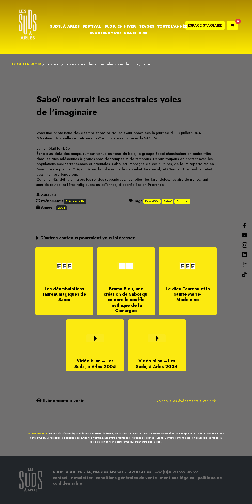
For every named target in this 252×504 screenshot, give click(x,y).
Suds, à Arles (65, 26)
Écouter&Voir (105, 32)
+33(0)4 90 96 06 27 (176, 472)
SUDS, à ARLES (103, 433)
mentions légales (177, 478)
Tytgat (159, 437)
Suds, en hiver (120, 26)
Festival (92, 26)
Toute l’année (172, 26)
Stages (146, 26)
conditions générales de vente (126, 478)
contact (60, 478)
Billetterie (135, 32)
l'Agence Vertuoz (92, 437)
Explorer (53, 64)
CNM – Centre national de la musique (165, 433)
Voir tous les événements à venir (184, 401)
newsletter (82, 478)
